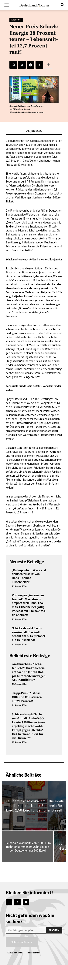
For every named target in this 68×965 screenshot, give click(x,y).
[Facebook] (39, 65)
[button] (6, 5)
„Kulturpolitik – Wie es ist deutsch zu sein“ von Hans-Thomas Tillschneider (29, 576)
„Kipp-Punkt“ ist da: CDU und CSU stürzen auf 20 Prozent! (27, 697)
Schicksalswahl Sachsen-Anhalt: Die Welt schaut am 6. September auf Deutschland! (28, 634)
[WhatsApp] (13, 65)
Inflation (16, 19)
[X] (22, 65)
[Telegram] (30, 65)
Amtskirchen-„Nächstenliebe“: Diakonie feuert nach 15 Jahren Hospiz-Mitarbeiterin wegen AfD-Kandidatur (29, 672)
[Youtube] (26, 902)
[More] (48, 65)
